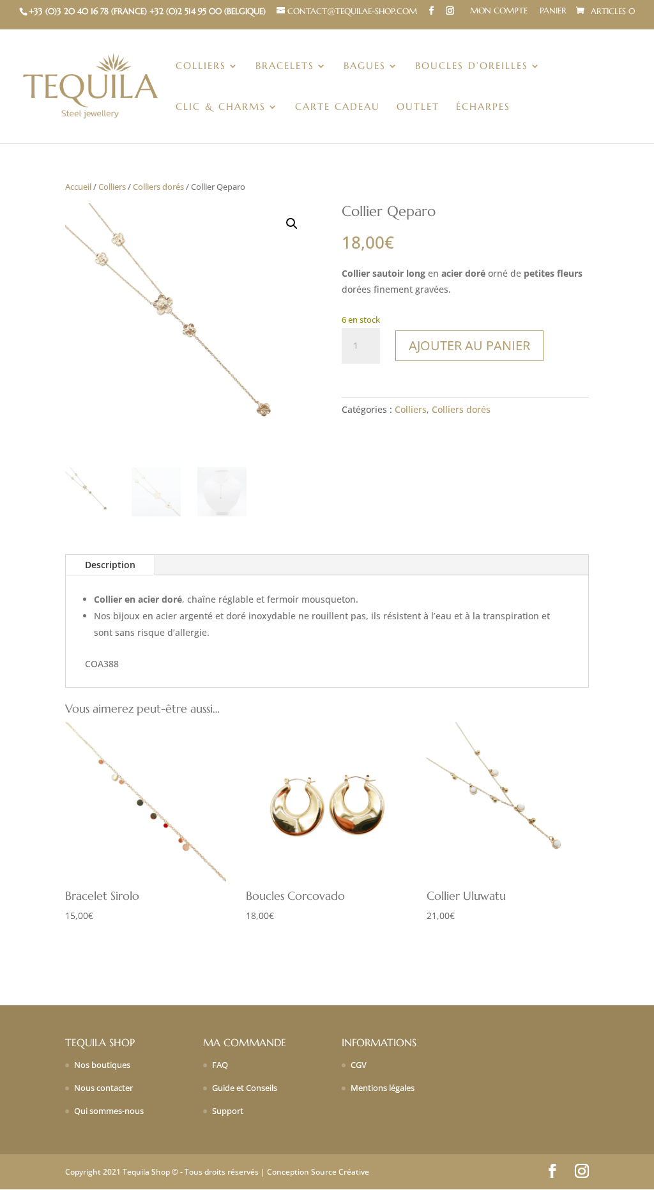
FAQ (220, 1064)
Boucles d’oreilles (471, 66)
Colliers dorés (158, 186)
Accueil (78, 186)
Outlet (418, 107)
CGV (359, 1064)
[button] (291, 223)
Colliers (201, 66)
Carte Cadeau (337, 107)
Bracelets (284, 66)
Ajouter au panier (469, 345)
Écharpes (483, 107)
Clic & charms (221, 107)
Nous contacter (103, 1087)
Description (110, 565)
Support (227, 1111)
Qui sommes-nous (109, 1111)
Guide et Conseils (244, 1087)
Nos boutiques (102, 1064)
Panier (553, 11)
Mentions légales (382, 1087)
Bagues (365, 66)
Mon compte (499, 11)
